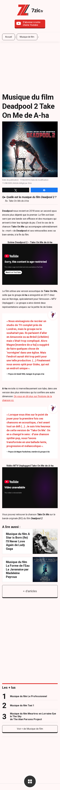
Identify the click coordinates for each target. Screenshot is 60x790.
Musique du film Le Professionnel (28, 696)
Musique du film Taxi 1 (22, 705)
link (30, 541)
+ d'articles (30, 591)
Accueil (8, 37)
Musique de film (27, 37)
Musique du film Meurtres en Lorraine (33, 716)
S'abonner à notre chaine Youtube (31, 23)
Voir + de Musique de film (30, 728)
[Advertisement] (29, 65)
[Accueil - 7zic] (23, 10)
